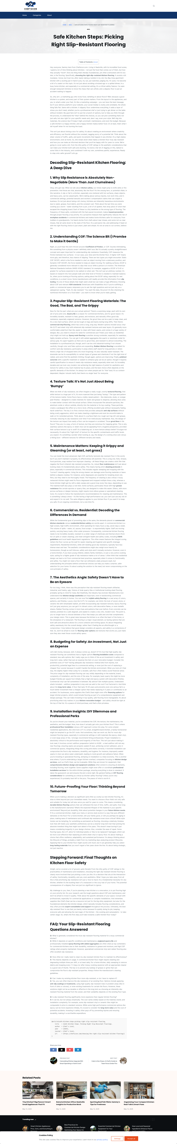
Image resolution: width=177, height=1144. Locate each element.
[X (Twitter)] (61, 1050)
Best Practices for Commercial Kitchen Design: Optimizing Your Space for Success (75, 1128)
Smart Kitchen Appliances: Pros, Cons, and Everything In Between (41, 1128)
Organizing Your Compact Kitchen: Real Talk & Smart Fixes (139, 1103)
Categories (37, 15)
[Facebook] (53, 1050)
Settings (117, 1139)
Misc (88, 29)
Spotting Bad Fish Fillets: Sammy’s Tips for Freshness (105, 1103)
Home (24, 15)
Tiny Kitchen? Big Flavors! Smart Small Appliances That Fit (36, 1103)
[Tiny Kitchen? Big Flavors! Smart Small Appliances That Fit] (37, 1090)
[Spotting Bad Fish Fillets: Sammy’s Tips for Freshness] (105, 1090)
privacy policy (102, 1140)
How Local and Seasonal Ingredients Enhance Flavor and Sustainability (142, 1128)
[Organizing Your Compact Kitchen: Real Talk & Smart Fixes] (139, 1090)
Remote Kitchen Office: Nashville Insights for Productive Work (70, 1103)
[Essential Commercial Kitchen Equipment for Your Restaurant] (93, 1129)
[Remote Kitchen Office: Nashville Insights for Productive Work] (71, 1090)
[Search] (154, 6)
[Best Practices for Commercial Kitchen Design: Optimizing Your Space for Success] (59, 1129)
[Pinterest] (69, 1050)
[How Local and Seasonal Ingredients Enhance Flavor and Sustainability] (127, 1129)
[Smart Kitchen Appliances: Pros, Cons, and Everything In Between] (25, 1129)
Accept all (131, 1139)
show (95, 62)
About (49, 15)
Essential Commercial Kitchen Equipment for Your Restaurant (109, 1128)
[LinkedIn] (78, 1050)
